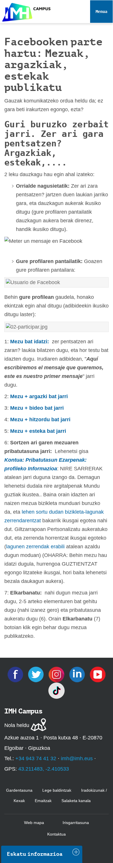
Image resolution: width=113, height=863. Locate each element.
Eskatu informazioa (35, 854)
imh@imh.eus (77, 758)
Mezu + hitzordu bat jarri (40, 419)
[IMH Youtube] (97, 674)
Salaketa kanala (76, 800)
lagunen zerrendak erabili (35, 546)
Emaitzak (43, 800)
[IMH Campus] (25, 11)
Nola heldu (16, 725)
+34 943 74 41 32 (35, 758)
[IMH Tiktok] (56, 690)
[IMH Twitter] (36, 674)
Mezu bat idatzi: (30, 341)
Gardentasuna (19, 790)
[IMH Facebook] (16, 674)
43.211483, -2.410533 (43, 769)
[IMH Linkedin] (78, 674)
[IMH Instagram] (57, 674)
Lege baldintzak (56, 790)
